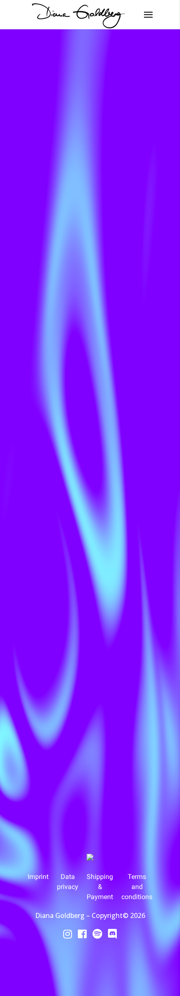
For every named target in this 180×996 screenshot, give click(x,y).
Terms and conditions (136, 887)
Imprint (38, 877)
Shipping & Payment (100, 887)
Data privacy (67, 882)
